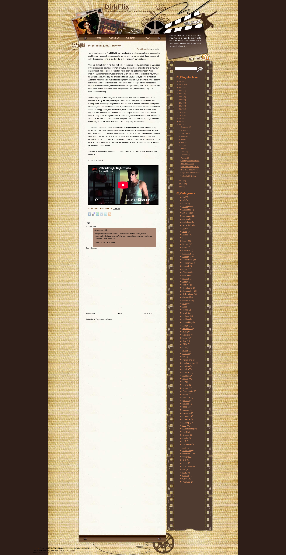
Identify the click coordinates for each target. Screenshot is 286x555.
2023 (181, 90)
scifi (184, 425)
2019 (181, 103)
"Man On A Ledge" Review (189, 167)
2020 (181, 100)
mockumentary (188, 363)
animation (186, 216)
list (183, 357)
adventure (186, 210)
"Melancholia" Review (188, 176)
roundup (185, 422)
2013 (181, 121)
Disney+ (186, 285)
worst (184, 479)
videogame (187, 466)
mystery (185, 375)
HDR (184, 332)
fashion (185, 319)
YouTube (186, 482)
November (185, 130)
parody (185, 394)
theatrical (186, 454)
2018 (181, 106)
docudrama (187, 288)
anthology (186, 222)
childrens (186, 250)
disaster (185, 278)
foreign (185, 325)
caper (184, 247)
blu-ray (185, 244)
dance (185, 275)
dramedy (186, 300)
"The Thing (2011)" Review (190, 170)
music (185, 369)
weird (184, 472)
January (184, 158)
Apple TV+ (187, 225)
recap (184, 407)
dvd (184, 303)
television (186, 451)
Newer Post (90, 313)
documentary (188, 291)
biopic (185, 241)
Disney (185, 282)
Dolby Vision (187, 294)
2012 (181, 124)
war (183, 469)
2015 (181, 115)
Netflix (185, 379)
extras (185, 310)
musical (185, 372)
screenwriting (188, 429)
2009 (181, 187)
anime (185, 219)
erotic (184, 307)
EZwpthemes (69, 550)
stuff (184, 441)
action (185, 206)
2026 (181, 81)
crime (184, 269)
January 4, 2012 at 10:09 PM (105, 242)
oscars (185, 388)
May (182, 145)
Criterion (186, 272)
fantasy (185, 316)
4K (183, 203)
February (184, 155)
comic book (187, 260)
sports (185, 438)
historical (186, 335)
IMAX (184, 344)
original (185, 385)
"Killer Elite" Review (187, 163)
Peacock (186, 397)
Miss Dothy (49, 552)
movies (185, 366)
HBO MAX (187, 328)
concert (185, 266)
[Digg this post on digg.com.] (89, 215)
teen (184, 447)
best (184, 238)
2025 (181, 84)
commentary (187, 263)
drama (185, 297)
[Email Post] (88, 223)
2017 (181, 109)
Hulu (184, 341)
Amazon (186, 213)
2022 (181, 93)
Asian (184, 231)
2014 (181, 118)
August (183, 136)
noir (184, 382)
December (185, 127)
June (183, 142)
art (183, 228)
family (185, 313)
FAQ (147, 38)
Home (98, 38)
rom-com (186, 416)
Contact (130, 38)
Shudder (186, 435)
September (185, 133)
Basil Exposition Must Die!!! (190, 161)
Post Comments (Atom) (104, 319)
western (185, 476)
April (182, 149)
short (184, 432)
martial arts (187, 360)
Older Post (148, 313)
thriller (185, 457)
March (183, 152)
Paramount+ (187, 391)
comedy (185, 257)
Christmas (186, 253)
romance (186, 419)
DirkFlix (116, 7)
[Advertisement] (185, 503)
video (184, 463)
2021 (181, 97)
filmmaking (187, 322)
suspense (186, 444)
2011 (181, 181)
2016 (181, 112)
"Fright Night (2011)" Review (104, 45)
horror (152, 49)
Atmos (185, 235)
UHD (184, 460)
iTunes (185, 350)
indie (184, 347)
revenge (185, 410)
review (157, 49)
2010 (181, 184)
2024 (181, 87)
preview (185, 404)
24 (183, 197)
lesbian (185, 354)
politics (185, 400)
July (182, 139)
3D (183, 200)
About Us (114, 38)
